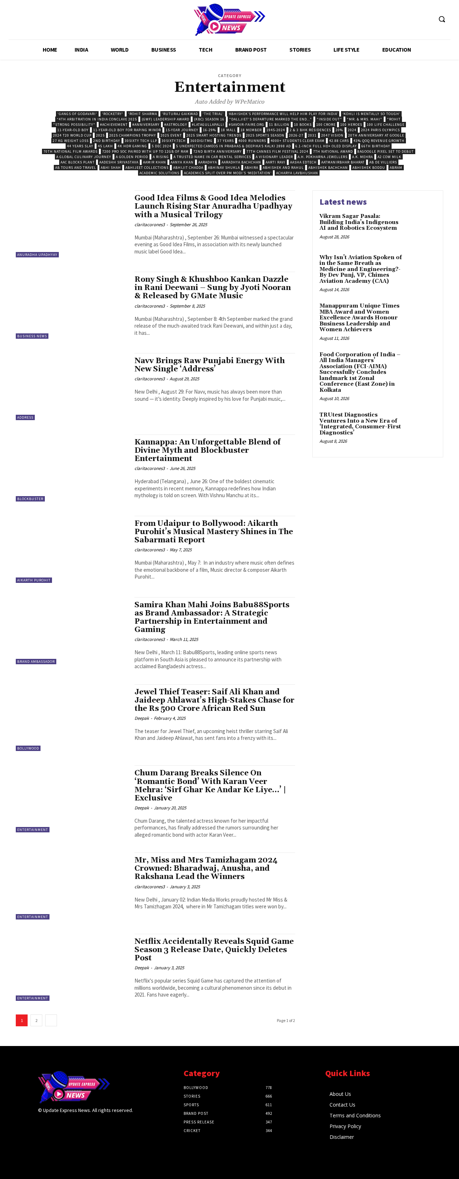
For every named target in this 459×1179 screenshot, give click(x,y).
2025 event (171, 135)
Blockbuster (30, 498)
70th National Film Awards (70, 151)
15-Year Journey (182, 130)
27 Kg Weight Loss (71, 140)
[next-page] (51, 1020)
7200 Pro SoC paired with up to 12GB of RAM (145, 151)
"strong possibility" (74, 124)
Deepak (141, 718)
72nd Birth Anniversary (217, 151)
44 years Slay (80, 146)
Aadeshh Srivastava (118, 162)
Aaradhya (207, 162)
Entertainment (32, 829)
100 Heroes (351, 124)
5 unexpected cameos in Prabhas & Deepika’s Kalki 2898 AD (233, 146)
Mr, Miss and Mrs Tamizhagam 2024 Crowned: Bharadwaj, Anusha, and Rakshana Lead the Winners (206, 868)
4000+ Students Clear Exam (298, 140)
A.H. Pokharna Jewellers (322, 156)
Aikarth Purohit (34, 580)
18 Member (251, 130)
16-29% (209, 130)
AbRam (396, 167)
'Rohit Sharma (142, 113)
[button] (441, 19)
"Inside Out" (329, 119)
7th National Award (333, 151)
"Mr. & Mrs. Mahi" (364, 119)
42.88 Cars (339, 140)
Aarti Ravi (275, 162)
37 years (225, 140)
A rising (161, 156)
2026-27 (296, 135)
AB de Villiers (383, 162)
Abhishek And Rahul (283, 167)
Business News (32, 336)
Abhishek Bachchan (328, 167)
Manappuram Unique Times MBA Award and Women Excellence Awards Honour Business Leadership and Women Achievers (359, 318)
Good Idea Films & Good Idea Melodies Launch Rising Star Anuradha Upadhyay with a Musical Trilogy (213, 206)
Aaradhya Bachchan (241, 162)
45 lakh (105, 146)
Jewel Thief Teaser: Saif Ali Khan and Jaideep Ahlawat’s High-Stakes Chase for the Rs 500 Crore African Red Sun (214, 700)
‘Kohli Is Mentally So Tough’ (371, 113)
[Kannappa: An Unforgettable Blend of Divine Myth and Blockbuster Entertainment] (71, 467)
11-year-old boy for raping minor (127, 130)
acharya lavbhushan (297, 173)
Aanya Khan (182, 162)
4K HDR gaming (132, 146)
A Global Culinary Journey (83, 156)
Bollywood (28, 748)
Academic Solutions (159, 173)
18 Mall (228, 130)
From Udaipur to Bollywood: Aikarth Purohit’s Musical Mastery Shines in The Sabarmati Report (213, 532)
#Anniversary (146, 124)
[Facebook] (42, 1124)
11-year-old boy (73, 130)
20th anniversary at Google (376, 135)
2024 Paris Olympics (380, 130)
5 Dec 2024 (161, 146)
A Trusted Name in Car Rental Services (212, 156)
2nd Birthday (106, 140)
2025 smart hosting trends (213, 135)
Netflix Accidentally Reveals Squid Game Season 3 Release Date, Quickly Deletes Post (214, 950)
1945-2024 (275, 130)
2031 (312, 135)
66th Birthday (375, 146)
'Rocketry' (112, 113)
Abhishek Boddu (368, 167)
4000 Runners (252, 140)
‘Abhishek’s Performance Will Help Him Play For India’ (283, 113)
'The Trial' (213, 113)
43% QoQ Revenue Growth (379, 140)
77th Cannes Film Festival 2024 (277, 151)
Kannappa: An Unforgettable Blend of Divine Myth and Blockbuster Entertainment (207, 450)
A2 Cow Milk (389, 156)
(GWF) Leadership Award (165, 119)
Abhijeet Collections (147, 167)
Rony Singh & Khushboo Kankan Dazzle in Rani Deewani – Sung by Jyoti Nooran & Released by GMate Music (212, 288)
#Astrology (175, 124)
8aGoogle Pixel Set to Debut (386, 151)
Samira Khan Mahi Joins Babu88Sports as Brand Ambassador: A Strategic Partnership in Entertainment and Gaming (211, 617)
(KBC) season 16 (209, 119)
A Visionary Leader (274, 156)
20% (339, 130)
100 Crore (326, 124)
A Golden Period (132, 156)
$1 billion (279, 124)
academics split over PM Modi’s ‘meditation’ (227, 173)
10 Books (303, 124)
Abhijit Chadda (188, 167)
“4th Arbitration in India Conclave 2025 (97, 119)
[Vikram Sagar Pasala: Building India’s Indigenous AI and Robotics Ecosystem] (421, 227)
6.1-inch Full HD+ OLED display (326, 146)
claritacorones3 (149, 225)
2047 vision (332, 135)
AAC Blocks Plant (78, 162)
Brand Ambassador (36, 661)
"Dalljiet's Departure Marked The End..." (270, 119)
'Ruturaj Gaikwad (180, 113)
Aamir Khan (154, 162)
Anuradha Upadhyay (37, 254)
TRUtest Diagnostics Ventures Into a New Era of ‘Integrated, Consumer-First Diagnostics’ (360, 424)
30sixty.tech (174, 140)
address (25, 417)
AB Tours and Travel (75, 167)
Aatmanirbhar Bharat (343, 162)
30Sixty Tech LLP (141, 140)
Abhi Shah (111, 167)
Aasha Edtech (303, 162)
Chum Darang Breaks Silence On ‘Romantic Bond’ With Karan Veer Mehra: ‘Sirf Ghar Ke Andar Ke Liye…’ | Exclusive (210, 786)
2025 (100, 135)
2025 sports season (265, 135)
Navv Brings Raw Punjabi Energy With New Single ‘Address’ (209, 365)
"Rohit (394, 119)
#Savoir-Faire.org (246, 124)
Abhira (251, 167)
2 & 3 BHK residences (310, 130)
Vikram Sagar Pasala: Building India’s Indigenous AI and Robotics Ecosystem (359, 222)
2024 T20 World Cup (72, 135)
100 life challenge (385, 124)
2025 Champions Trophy (132, 135)
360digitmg (201, 140)
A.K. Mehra (362, 156)
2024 (352, 130)
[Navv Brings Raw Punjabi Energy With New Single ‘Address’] (71, 386)
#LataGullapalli (208, 124)
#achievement (114, 124)
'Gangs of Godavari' (77, 113)
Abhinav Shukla (224, 167)
